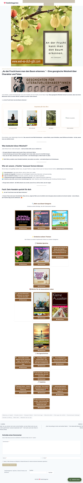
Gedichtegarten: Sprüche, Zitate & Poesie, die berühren (15, 471)
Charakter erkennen (18, 415)
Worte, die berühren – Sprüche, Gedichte (33, 1)
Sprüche (4, 68)
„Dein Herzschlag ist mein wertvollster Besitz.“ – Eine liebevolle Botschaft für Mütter (64, 426)
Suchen (31, 470)
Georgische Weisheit (28, 415)
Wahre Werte (16, 417)
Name (5, 458)
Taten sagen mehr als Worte (59, 415)
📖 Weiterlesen (23, 228)
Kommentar (6, 441)
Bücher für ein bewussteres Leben (59, 1)
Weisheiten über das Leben (26, 417)
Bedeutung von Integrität (7, 415)
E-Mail (45, 458)
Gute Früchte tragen (38, 415)
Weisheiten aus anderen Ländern (13, 68)
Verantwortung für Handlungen (73, 415)
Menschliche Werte (48, 415)
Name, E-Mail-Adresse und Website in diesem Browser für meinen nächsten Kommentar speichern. (25, 461)
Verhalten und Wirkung (7, 417)
